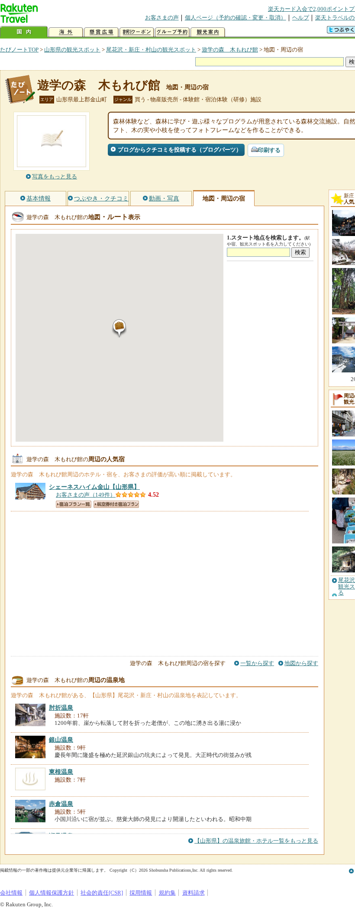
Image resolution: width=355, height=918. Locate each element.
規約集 (167, 892)
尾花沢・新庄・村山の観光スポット (151, 49)
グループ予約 (172, 32)
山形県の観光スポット (72, 49)
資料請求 (193, 892)
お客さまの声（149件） (86, 494)
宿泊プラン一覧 (73, 504)
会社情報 (11, 892)
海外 (65, 32)
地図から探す (301, 663)
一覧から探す (257, 663)
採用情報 (140, 892)
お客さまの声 (162, 17)
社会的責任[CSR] (102, 892)
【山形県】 (94, 486)
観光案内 (207, 32)
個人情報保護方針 (51, 892)
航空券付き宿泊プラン (116, 504)
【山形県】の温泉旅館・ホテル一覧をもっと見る (256, 840)
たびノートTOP (19, 49)
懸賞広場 (101, 32)
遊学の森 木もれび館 (230, 49)
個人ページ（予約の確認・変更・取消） (235, 17)
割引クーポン (136, 32)
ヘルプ (300, 17)
